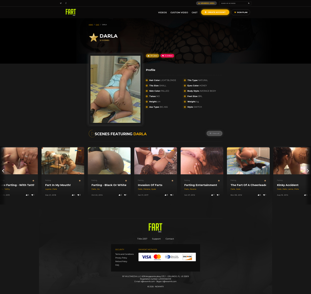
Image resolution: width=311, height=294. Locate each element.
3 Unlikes (168, 56)
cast (97, 24)
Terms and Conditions (124, 254)
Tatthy (7, 189)
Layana (48, 189)
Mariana (147, 189)
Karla (238, 189)
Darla (54, 189)
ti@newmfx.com (148, 281)
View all (215, 133)
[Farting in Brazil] (71, 12)
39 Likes (153, 56)
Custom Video (179, 12)
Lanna (291, 189)
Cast (195, 12)
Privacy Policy (121, 258)
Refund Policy (121, 261)
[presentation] (3, 170)
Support (156, 239)
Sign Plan (242, 12)
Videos (162, 12)
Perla (296, 189)
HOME (91, 24)
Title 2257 (142, 239)
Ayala (153, 189)
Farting (48, 180)
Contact (170, 239)
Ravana (193, 189)
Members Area (207, 3)
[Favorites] (33, 180)
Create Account (216, 12)
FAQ (117, 265)
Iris (98, 189)
